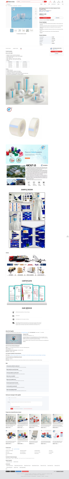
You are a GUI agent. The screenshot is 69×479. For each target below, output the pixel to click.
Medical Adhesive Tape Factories (19, 465)
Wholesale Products (34, 473)
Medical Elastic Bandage (23, 450)
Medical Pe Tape (16, 467)
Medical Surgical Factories (9, 465)
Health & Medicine (10, 5)
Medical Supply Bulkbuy (22, 467)
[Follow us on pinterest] (61, 471)
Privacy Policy (46, 476)
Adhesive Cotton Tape (43, 465)
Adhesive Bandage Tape (9, 467)
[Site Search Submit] (45, 1)
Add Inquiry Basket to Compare (21, 33)
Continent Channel (44, 473)
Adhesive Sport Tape (57, 465)
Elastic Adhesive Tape (50, 465)
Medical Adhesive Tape (9, 461)
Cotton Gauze (50, 450)
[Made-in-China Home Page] (10, 1)
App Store (7, 471)
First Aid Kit (50, 453)
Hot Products (18, 473)
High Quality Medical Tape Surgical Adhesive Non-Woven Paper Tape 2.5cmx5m (33, 442)
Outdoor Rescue (36, 453)
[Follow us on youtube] (60, 471)
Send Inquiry (45, 17)
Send (11, 408)
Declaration (43, 476)
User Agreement (39, 476)
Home (6, 5)
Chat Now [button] (58, 17)
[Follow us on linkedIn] (62, 471)
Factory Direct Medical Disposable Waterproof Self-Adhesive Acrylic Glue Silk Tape (34, 426)
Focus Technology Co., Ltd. (29, 476)
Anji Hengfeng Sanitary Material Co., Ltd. (46, 10)
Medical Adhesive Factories (35, 465)
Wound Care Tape (16, 461)
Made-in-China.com (31, 474)
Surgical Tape (19, 5)
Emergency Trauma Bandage (9, 450)
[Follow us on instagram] (59, 471)
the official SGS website (25, 332)
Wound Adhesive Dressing (9, 453)
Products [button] (18, 1)
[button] (54, 2)
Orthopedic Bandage (37, 450)
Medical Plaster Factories (27, 465)
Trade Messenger (18, 471)
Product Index (48, 473)
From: (9, 397)
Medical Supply (15, 5)
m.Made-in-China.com (36, 474)
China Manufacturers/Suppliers (28, 473)
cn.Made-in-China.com (42, 474)
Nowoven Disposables (23, 453)
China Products (22, 473)
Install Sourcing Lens (25, 471)
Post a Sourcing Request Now (28, 408)
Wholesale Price (39, 473)
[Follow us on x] (58, 471)
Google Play (13, 471)
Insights (51, 473)
